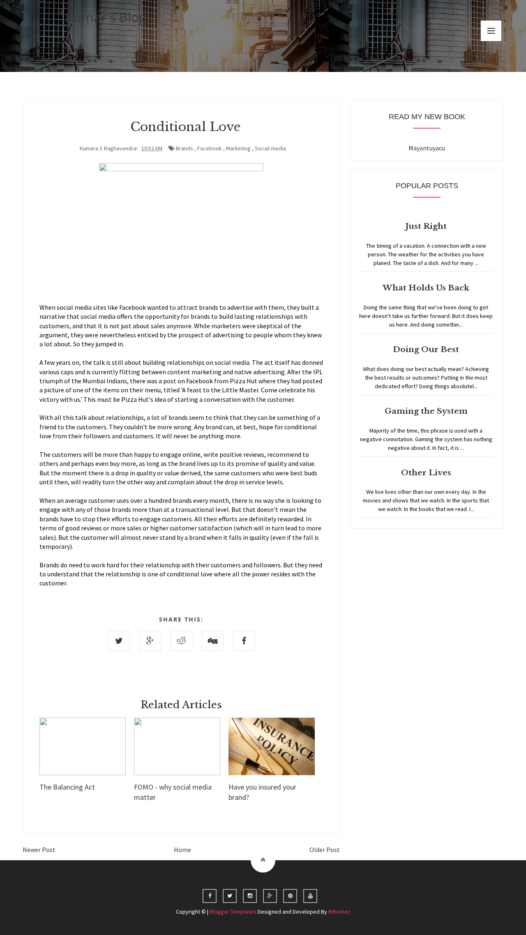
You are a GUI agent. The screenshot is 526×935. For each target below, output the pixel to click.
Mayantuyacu (426, 148)
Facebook (209, 148)
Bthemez (339, 911)
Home (182, 849)
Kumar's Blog (105, 17)
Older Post (324, 849)
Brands (184, 148)
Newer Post (39, 849)
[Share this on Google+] (150, 641)
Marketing (238, 148)
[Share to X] (119, 641)
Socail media (270, 148)
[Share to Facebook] (244, 641)
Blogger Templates (233, 911)
